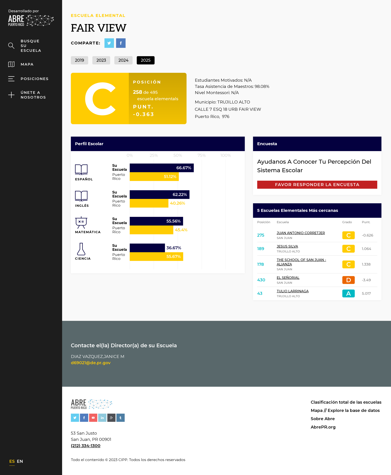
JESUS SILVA (287, 246)
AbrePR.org (323, 427)
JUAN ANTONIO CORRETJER (301, 233)
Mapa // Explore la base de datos (345, 410)
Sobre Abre (323, 418)
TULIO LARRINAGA (293, 291)
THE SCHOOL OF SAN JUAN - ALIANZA (301, 262)
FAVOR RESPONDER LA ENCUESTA (317, 184)
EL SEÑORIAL (288, 278)
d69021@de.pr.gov (91, 362)
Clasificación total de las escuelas (346, 402)
